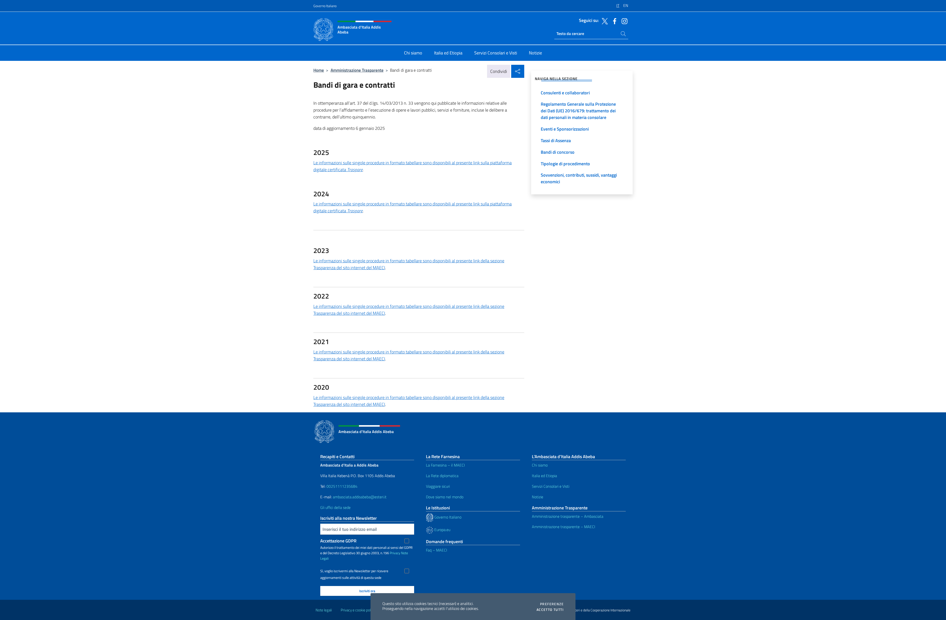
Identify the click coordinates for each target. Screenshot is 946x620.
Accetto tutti (550, 609)
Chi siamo (540, 465)
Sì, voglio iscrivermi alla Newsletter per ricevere (354, 571)
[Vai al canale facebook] (613, 21)
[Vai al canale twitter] (603, 21)
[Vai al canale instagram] (623, 21)
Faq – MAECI (436, 550)
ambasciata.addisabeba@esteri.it (360, 497)
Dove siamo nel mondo (444, 497)
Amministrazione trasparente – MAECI (563, 527)
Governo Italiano (325, 5)
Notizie (537, 497)
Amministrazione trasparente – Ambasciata (567, 516)
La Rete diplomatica (442, 476)
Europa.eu (441, 530)
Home (318, 70)
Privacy (395, 552)
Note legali (324, 610)
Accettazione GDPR (338, 540)
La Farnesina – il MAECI (445, 465)
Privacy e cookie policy (358, 610)
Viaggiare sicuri (438, 486)
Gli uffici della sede (335, 507)
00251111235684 (341, 486)
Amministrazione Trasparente (357, 70)
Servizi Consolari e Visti (550, 486)
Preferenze (552, 604)
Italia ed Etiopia (544, 476)
